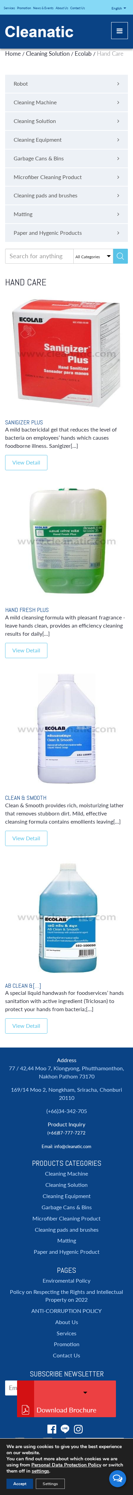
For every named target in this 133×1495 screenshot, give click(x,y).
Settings (50, 1484)
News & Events (43, 8)
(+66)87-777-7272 (66, 1133)
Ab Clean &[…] (23, 985)
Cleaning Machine (66, 1173)
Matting (66, 1240)
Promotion (24, 8)
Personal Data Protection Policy (66, 1465)
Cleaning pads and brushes (67, 1229)
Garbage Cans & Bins (67, 1207)
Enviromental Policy (66, 1280)
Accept (19, 1484)
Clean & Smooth (25, 798)
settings (40, 1471)
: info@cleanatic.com (71, 1146)
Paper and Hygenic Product (67, 1251)
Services (9, 8)
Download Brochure (66, 1410)
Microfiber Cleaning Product (66, 1218)
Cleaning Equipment (67, 1196)
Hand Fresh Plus (27, 610)
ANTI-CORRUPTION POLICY (66, 1310)
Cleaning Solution (66, 1184)
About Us (62, 8)
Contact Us (77, 8)
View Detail (26, 462)
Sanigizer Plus (24, 422)
